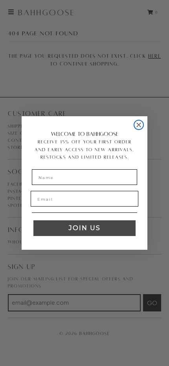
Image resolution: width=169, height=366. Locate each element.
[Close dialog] (138, 125)
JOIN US (85, 228)
